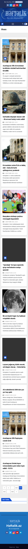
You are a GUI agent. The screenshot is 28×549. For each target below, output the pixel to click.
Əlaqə (17, 547)
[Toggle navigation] (13, 24)
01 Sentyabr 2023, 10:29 (11, 221)
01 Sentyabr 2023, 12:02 (11, 73)
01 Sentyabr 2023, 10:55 (11, 173)
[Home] (2, 24)
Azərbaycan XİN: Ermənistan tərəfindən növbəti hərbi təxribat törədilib (14, 68)
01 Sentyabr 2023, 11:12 (11, 122)
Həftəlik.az (14, 525)
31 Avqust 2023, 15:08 (10, 443)
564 (4, 492)
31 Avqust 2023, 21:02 (10, 321)
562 (16, 488)
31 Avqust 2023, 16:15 (10, 395)
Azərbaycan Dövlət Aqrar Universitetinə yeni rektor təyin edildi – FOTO (14, 465)
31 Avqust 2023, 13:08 (10, 471)
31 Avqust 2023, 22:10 (10, 272)
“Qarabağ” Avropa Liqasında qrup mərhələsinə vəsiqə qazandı (13, 267)
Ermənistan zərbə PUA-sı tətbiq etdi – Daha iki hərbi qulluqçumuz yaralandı (14, 167)
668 (12, 492)
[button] (22, 24)
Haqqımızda (12, 547)
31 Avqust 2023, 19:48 (10, 370)
